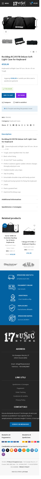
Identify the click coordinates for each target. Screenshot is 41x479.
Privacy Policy (20, 400)
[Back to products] (33, 52)
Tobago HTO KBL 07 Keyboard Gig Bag (29, 243)
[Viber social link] (33, 125)
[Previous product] (30, 52)
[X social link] (10, 125)
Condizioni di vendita (20, 396)
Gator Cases (10, 248)
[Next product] (36, 52)
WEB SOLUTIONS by (20, 472)
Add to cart (8, 95)
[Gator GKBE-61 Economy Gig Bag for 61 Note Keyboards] (10, 228)
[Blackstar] (11, 264)
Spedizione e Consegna (21, 384)
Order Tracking (21, 392)
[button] (16, 230)
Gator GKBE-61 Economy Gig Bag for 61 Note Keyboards (10, 239)
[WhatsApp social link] (24, 125)
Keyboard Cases (14, 121)
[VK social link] (27, 125)
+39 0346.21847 (24, 366)
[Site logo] (19, 3)
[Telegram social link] (30, 125)
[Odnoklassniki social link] (22, 125)
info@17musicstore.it (23, 364)
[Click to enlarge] (6, 31)
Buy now (21, 95)
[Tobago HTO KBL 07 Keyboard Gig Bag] (29, 231)
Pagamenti (20, 388)
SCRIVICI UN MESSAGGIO (20, 424)
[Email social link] (13, 125)
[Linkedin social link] (19, 125)
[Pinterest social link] (16, 125)
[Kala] (29, 264)
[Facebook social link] (7, 125)
